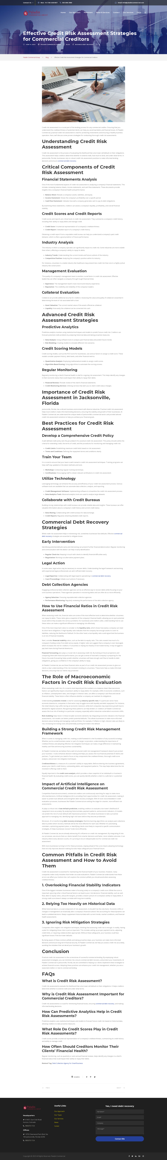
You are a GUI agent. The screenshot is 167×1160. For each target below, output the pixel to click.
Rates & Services (103, 12)
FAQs (139, 12)
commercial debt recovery (66, 161)
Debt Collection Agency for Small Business (67, 1063)
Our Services (128, 12)
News (56, 1122)
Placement (88, 12)
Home (63, 12)
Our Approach (74, 12)
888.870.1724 (30, 1126)
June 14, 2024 (30, 44)
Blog (68, 44)
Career (56, 1126)
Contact (116, 12)
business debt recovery (84, 44)
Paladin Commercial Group (51, 44)
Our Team (58, 1115)
